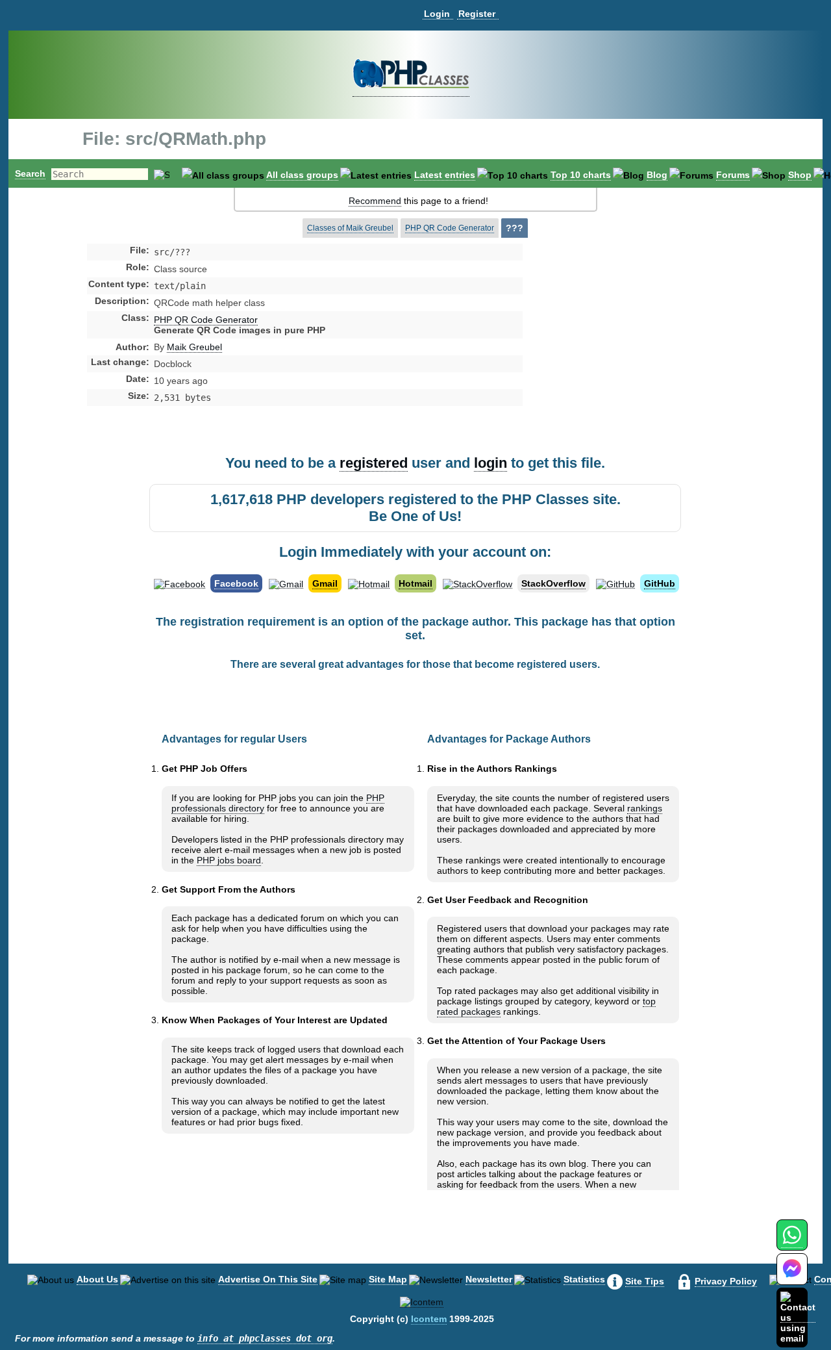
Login (437, 13)
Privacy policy (726, 1281)
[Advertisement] (625, 353)
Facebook (236, 583)
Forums (733, 175)
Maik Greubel (194, 347)
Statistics (584, 1279)
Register (476, 13)
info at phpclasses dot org (264, 1338)
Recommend (375, 201)
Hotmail (415, 583)
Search (30, 173)
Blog (657, 175)
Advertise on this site (267, 1279)
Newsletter (488, 1279)
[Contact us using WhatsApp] (791, 1242)
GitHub (659, 583)
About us (97, 1279)
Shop (800, 175)
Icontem (429, 1319)
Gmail (325, 583)
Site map (388, 1279)
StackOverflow (553, 583)
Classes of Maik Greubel (350, 228)
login (490, 463)
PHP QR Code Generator (449, 228)
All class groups (302, 175)
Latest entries (444, 175)
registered (374, 463)
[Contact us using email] (797, 1317)
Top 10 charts (581, 175)
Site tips (644, 1281)
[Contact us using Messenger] (792, 1276)
